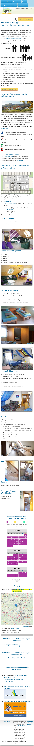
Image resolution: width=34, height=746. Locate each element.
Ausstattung (4, 128)
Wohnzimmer (7, 201)
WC (12, 210)
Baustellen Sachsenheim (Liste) (13, 646)
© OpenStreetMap (26, 626)
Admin (8, 721)
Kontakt (30, 722)
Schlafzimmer (7, 208)
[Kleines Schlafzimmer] (17, 401)
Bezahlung (6, 224)
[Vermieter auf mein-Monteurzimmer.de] (15, 709)
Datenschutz (30, 725)
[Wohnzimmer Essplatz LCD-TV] (17, 275)
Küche (5, 210)
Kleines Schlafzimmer (9, 203)
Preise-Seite (19, 160)
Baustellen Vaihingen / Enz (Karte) (14, 657)
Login (5, 721)
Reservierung (30, 721)
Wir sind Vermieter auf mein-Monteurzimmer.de (18, 701)
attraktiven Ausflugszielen (14, 38)
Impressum (29, 724)
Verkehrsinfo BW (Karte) (11, 644)
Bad (8, 210)
